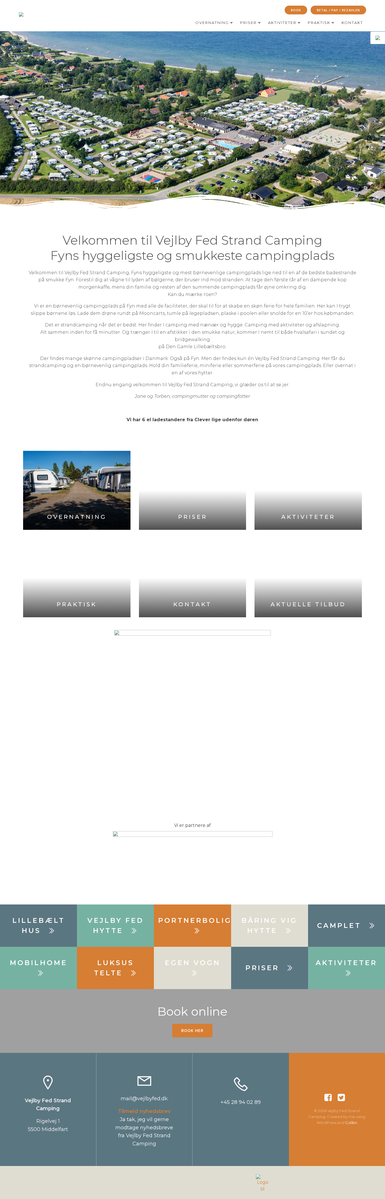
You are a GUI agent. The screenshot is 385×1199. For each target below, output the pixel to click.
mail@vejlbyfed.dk (144, 1098)
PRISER (248, 22)
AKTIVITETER (282, 22)
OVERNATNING (212, 22)
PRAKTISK (319, 22)
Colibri (351, 1122)
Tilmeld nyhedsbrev (144, 1111)
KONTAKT (352, 22)
